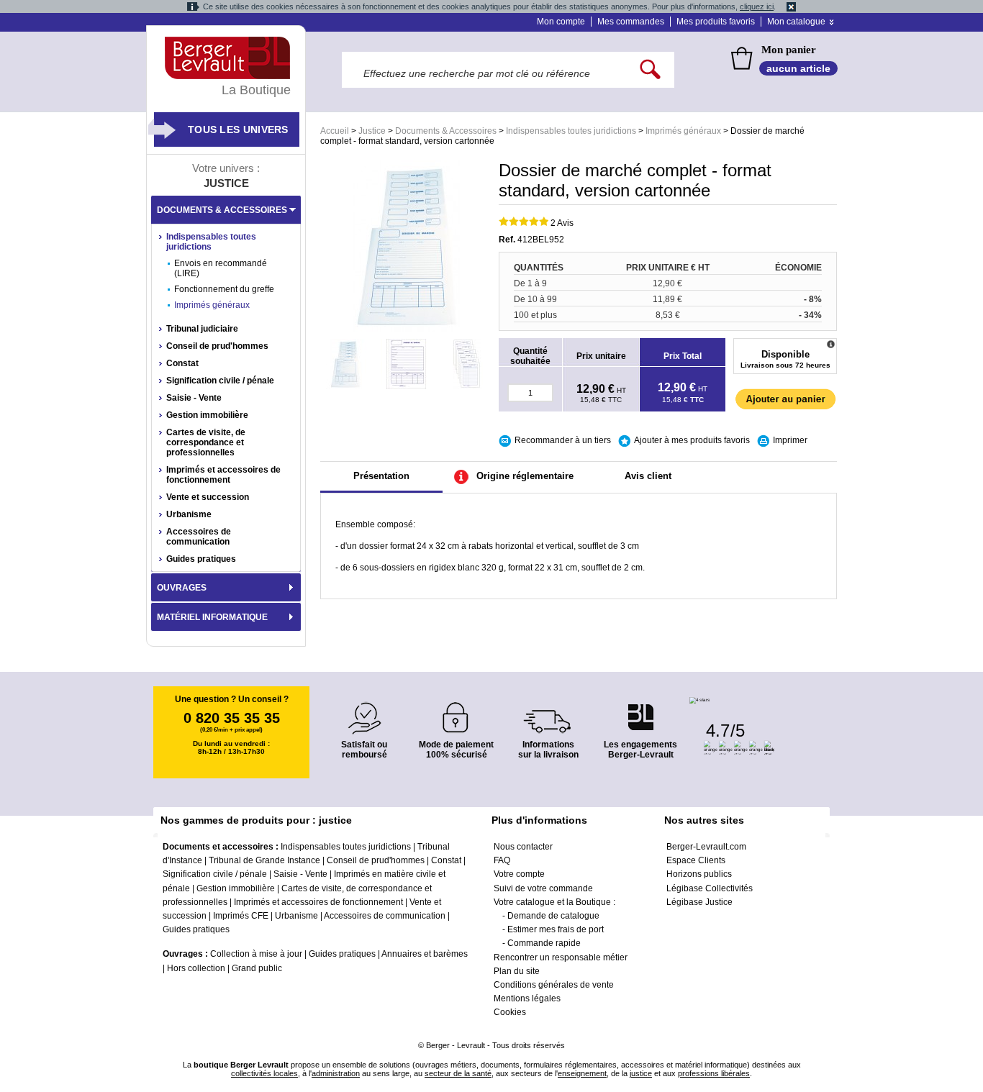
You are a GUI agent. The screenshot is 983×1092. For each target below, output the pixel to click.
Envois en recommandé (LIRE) (220, 268)
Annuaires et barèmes (424, 954)
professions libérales (714, 1073)
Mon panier (788, 49)
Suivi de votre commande (543, 888)
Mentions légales (527, 998)
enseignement (582, 1073)
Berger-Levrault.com (706, 847)
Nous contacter (523, 847)
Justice (372, 131)
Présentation (381, 475)
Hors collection (196, 968)
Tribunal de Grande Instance (264, 860)
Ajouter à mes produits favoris (692, 440)
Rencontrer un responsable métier (561, 957)
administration (336, 1073)
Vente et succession (207, 497)
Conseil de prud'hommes (217, 346)
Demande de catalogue (553, 916)
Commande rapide (544, 943)
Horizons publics (699, 874)
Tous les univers (238, 129)
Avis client (648, 475)
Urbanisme (189, 514)
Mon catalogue (796, 22)
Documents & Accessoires (446, 131)
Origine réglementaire (525, 475)
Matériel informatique (212, 617)
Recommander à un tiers (563, 440)
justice (641, 1073)
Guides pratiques (201, 559)
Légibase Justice (699, 902)
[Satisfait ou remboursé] (364, 709)
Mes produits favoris (715, 22)
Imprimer (790, 440)
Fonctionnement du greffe (224, 289)
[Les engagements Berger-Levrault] (640, 709)
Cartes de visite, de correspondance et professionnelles (205, 442)
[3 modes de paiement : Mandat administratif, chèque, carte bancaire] (456, 712)
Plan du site (517, 971)
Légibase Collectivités (709, 888)
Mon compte (561, 22)
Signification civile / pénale (220, 381)
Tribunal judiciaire (202, 329)
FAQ (502, 860)
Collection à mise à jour (256, 954)
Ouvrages (182, 588)
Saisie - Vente (194, 398)
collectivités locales (264, 1073)
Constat (182, 363)
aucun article (798, 68)
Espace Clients (695, 860)
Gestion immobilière (207, 415)
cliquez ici (757, 6)
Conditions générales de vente (554, 985)
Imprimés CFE (240, 916)
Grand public (257, 968)
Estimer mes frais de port (555, 929)
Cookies (510, 1012)
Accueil (334, 131)
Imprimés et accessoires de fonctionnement (223, 475)
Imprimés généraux (683, 131)
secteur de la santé (458, 1073)
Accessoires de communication (198, 537)
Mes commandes (630, 22)
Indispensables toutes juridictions (571, 131)
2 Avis (562, 223)
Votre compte (519, 874)
